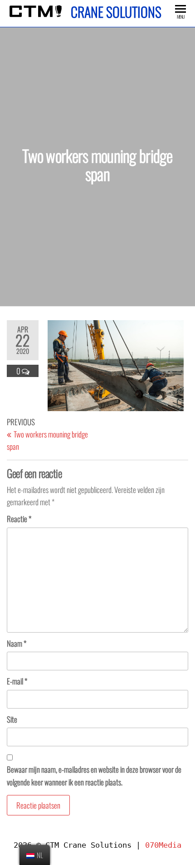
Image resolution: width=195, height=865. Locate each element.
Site (12, 719)
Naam (16, 643)
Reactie (19, 518)
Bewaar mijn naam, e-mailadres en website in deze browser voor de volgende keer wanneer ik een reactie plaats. (94, 775)
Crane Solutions (116, 11)
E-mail (17, 681)
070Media (163, 845)
